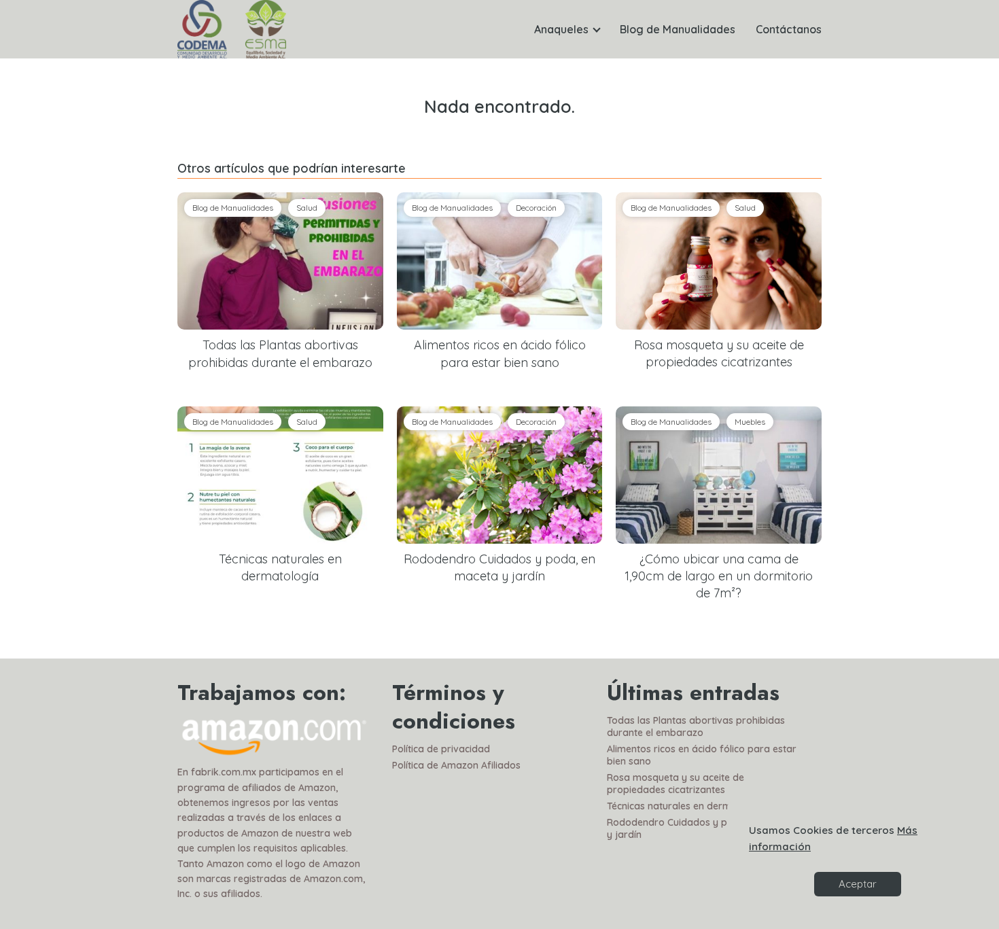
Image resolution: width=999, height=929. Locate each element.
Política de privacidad (441, 749)
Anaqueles (561, 29)
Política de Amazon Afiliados (456, 765)
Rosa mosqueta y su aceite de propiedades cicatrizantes (675, 783)
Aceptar (858, 883)
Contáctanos (789, 29)
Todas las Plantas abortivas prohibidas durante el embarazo (696, 726)
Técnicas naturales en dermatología (688, 806)
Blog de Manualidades (677, 29)
